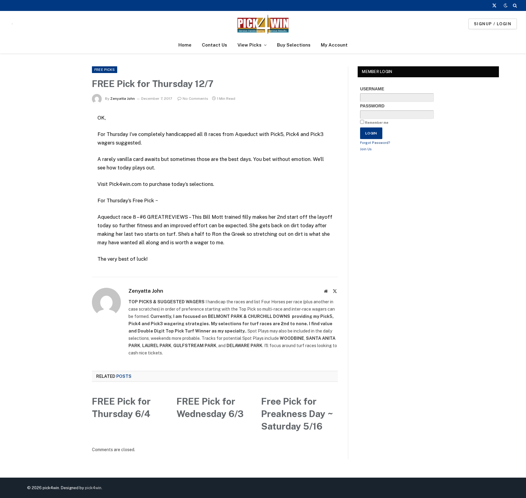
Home (184, 44)
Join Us (366, 149)
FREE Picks (104, 69)
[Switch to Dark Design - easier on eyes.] (505, 5)
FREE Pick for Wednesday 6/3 (210, 407)
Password (372, 105)
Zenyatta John (122, 98)
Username (372, 88)
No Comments (195, 98)
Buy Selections (293, 44)
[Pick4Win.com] (263, 24)
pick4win (93, 488)
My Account (334, 44)
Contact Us (214, 44)
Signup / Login (492, 24)
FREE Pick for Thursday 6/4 (121, 407)
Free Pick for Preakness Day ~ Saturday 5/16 (297, 414)
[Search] (514, 5)
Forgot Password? (375, 143)
